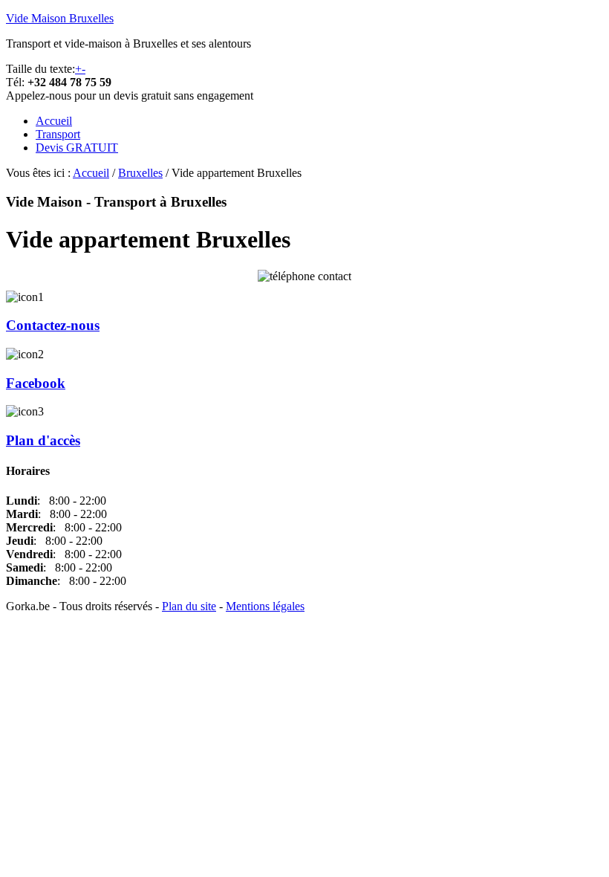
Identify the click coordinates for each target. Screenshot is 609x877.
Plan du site (189, 606)
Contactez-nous (53, 325)
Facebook (35, 383)
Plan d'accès (43, 440)
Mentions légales (265, 606)
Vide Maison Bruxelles (60, 18)
